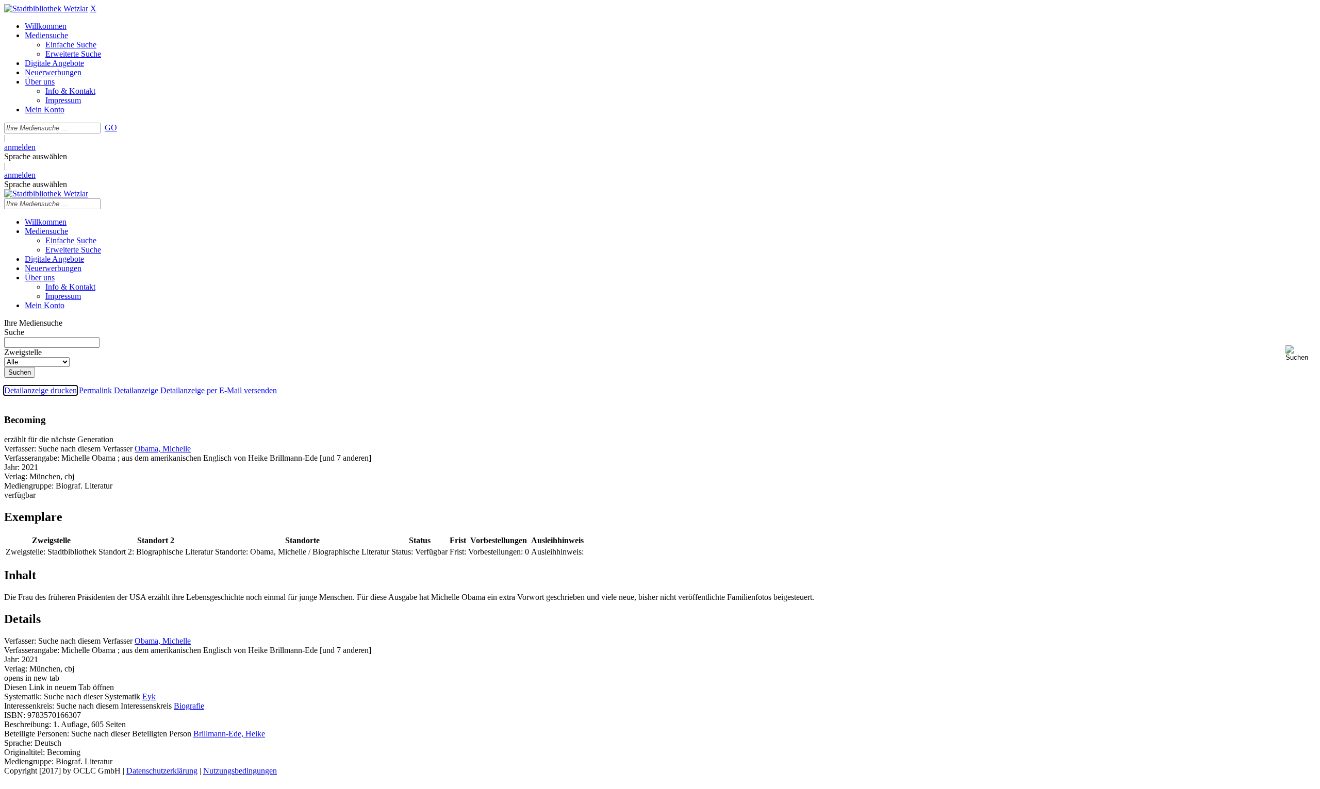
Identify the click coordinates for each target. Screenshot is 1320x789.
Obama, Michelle (163, 448)
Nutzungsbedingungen (240, 770)
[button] (1300, 353)
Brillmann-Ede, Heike (229, 733)
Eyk (149, 696)
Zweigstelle (23, 352)
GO (111, 127)
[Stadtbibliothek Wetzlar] (46, 8)
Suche (14, 332)
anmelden (20, 147)
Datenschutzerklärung (161, 770)
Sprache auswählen (35, 156)
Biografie (189, 705)
